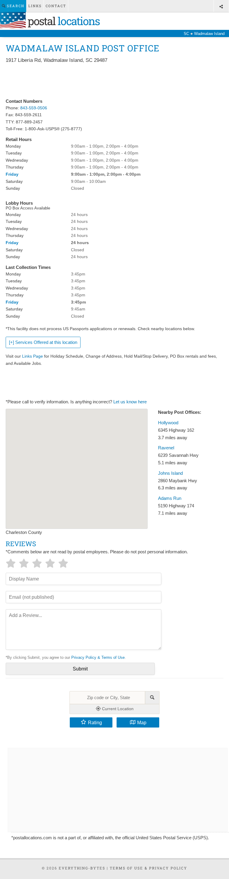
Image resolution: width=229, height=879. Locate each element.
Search (14, 6)
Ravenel (166, 447)
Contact (56, 6)
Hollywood (168, 422)
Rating (95, 722)
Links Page (32, 356)
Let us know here (130, 401)
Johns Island (170, 473)
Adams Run (169, 498)
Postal (63, 21)
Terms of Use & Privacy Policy (148, 868)
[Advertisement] (114, 81)
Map (141, 722)
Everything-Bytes (82, 868)
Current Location (117, 708)
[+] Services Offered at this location (43, 342)
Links (35, 6)
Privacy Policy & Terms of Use (98, 657)
